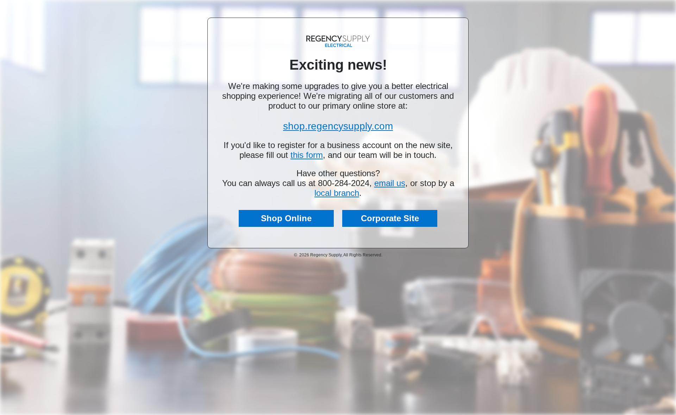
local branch (336, 193)
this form (306, 155)
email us (389, 183)
